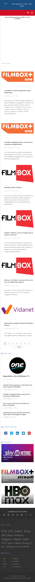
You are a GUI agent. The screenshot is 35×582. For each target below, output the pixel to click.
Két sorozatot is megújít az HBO (14, 499)
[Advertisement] (17, 42)
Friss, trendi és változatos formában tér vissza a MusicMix (16, 404)
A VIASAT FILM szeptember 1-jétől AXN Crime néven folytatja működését (17, 386)
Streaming (6, 417)
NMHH (18, 543)
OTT (10, 531)
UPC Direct (7, 535)
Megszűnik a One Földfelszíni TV (16, 376)
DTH (4, 531)
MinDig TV (27, 543)
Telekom (17, 539)
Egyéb (5, 564)
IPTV (3, 543)
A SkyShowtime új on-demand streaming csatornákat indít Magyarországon (16, 413)
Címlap (3, 63)
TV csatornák (7, 389)
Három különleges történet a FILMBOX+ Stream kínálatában (17, 18)
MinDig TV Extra (14, 546)
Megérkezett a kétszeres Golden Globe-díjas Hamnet (17, 456)
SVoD (27, 531)
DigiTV (10, 543)
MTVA (26, 546)
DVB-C (19, 531)
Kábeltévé (16, 559)
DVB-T (26, 539)
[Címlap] (4, 4)
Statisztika (16, 561)
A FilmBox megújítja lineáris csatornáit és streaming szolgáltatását (16, 395)
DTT (4, 379)
